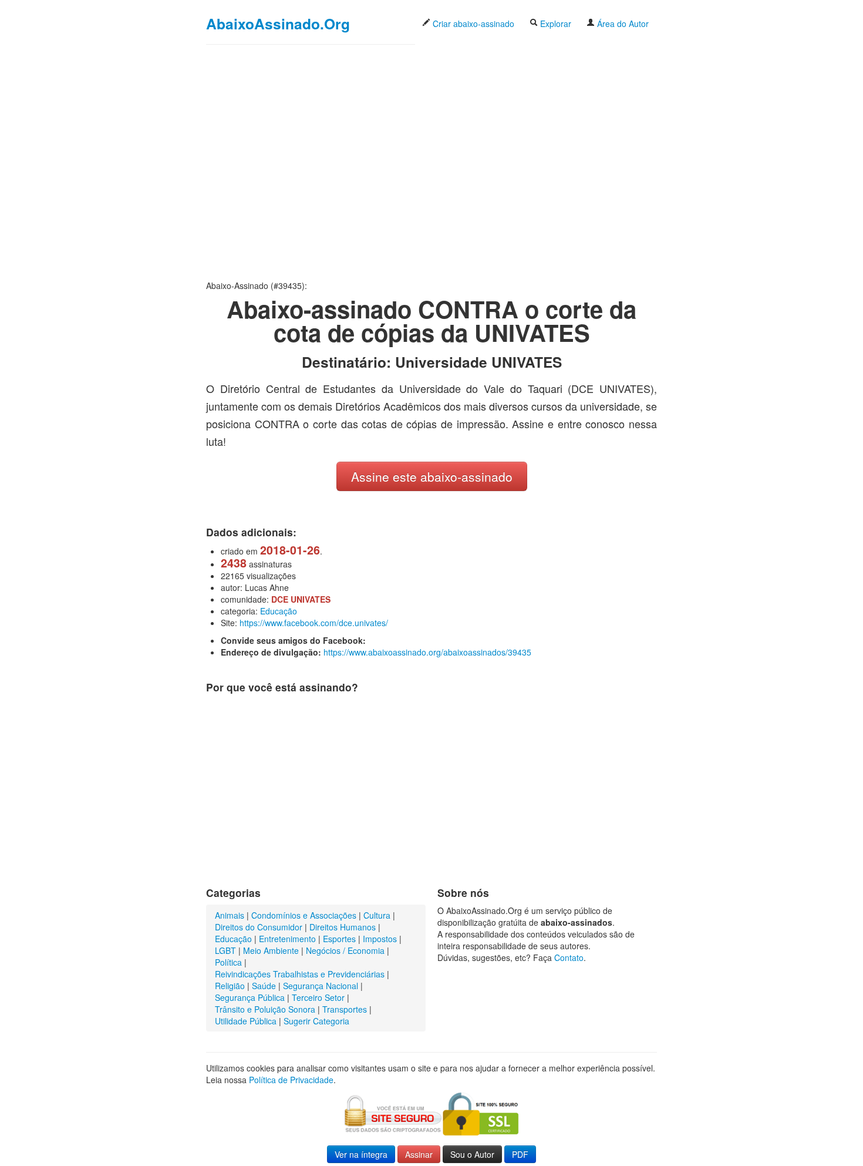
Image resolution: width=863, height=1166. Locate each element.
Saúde (264, 986)
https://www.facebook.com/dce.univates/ (314, 623)
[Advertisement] (431, 162)
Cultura (376, 915)
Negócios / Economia (345, 950)
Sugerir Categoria (316, 1021)
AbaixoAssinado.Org (278, 23)
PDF (520, 1154)
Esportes (339, 939)
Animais (229, 915)
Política (228, 962)
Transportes (344, 1009)
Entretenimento (287, 939)
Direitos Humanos (342, 927)
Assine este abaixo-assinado (432, 476)
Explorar (554, 23)
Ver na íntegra (361, 1154)
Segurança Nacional (320, 986)
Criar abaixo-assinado (472, 23)
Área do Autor (622, 23)
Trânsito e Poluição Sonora (265, 1009)
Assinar (419, 1154)
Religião (230, 986)
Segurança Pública (250, 997)
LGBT (225, 950)
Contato (569, 957)
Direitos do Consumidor (258, 927)
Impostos (380, 939)
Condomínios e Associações (303, 915)
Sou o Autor (472, 1154)
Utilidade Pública (246, 1021)
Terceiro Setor (318, 997)
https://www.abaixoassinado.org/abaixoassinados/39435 (427, 652)
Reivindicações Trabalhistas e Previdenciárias (300, 974)
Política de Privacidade (291, 1080)
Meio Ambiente (271, 950)
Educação (278, 611)
